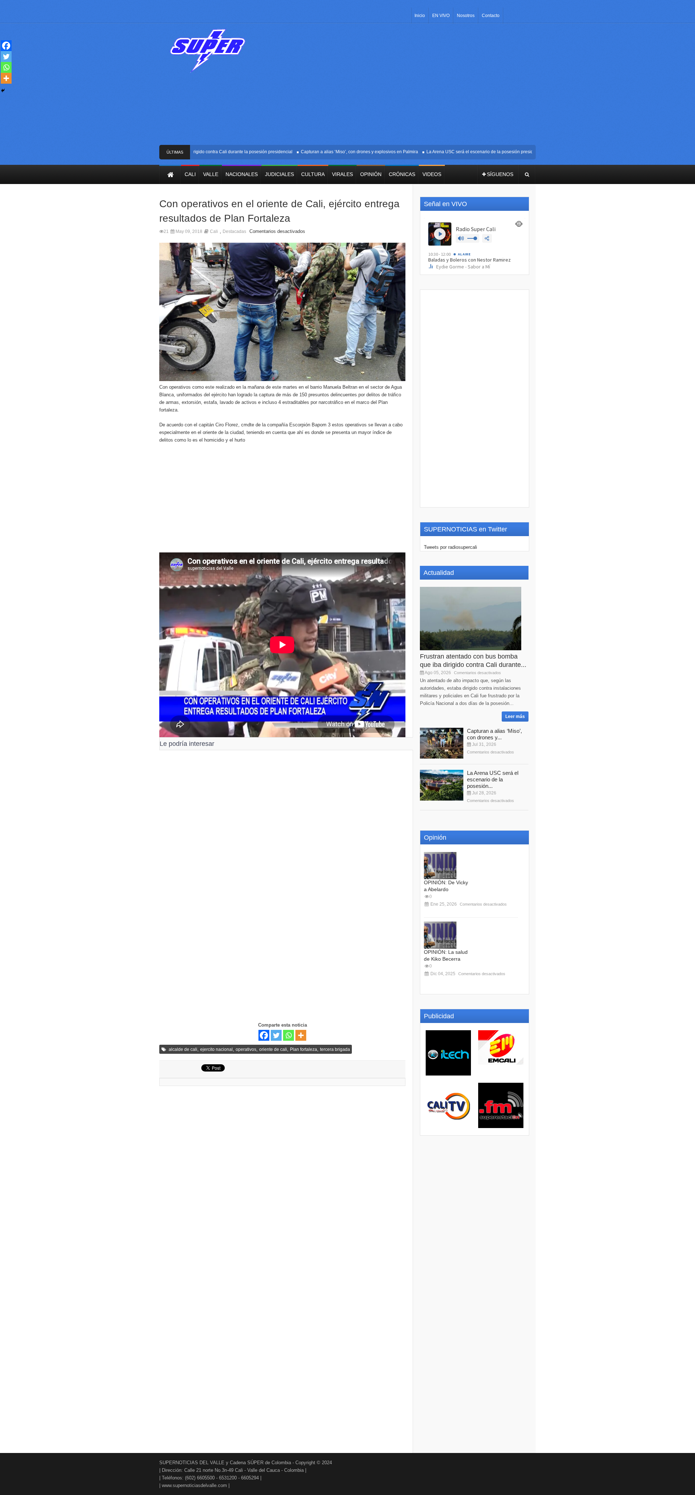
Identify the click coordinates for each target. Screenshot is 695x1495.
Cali (214, 231)
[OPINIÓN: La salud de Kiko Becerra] (440, 935)
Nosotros (466, 15)
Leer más (515, 716)
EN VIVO (441, 15)
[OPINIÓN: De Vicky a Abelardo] (440, 865)
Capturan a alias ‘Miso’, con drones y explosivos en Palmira (340, 151)
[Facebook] (263, 1035)
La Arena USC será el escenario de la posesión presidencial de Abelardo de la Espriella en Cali (502, 151)
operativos (246, 1049)
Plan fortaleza (303, 1049)
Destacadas (234, 231)
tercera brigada (335, 1049)
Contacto (491, 15)
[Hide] (3, 90)
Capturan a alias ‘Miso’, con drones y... (494, 734)
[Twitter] (276, 1035)
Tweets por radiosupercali (450, 547)
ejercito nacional (216, 1049)
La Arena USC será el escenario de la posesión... (492, 779)
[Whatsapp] (288, 1035)
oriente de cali (273, 1049)
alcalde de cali (183, 1049)
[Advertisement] (401, 87)
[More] (300, 1035)
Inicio (419, 15)
